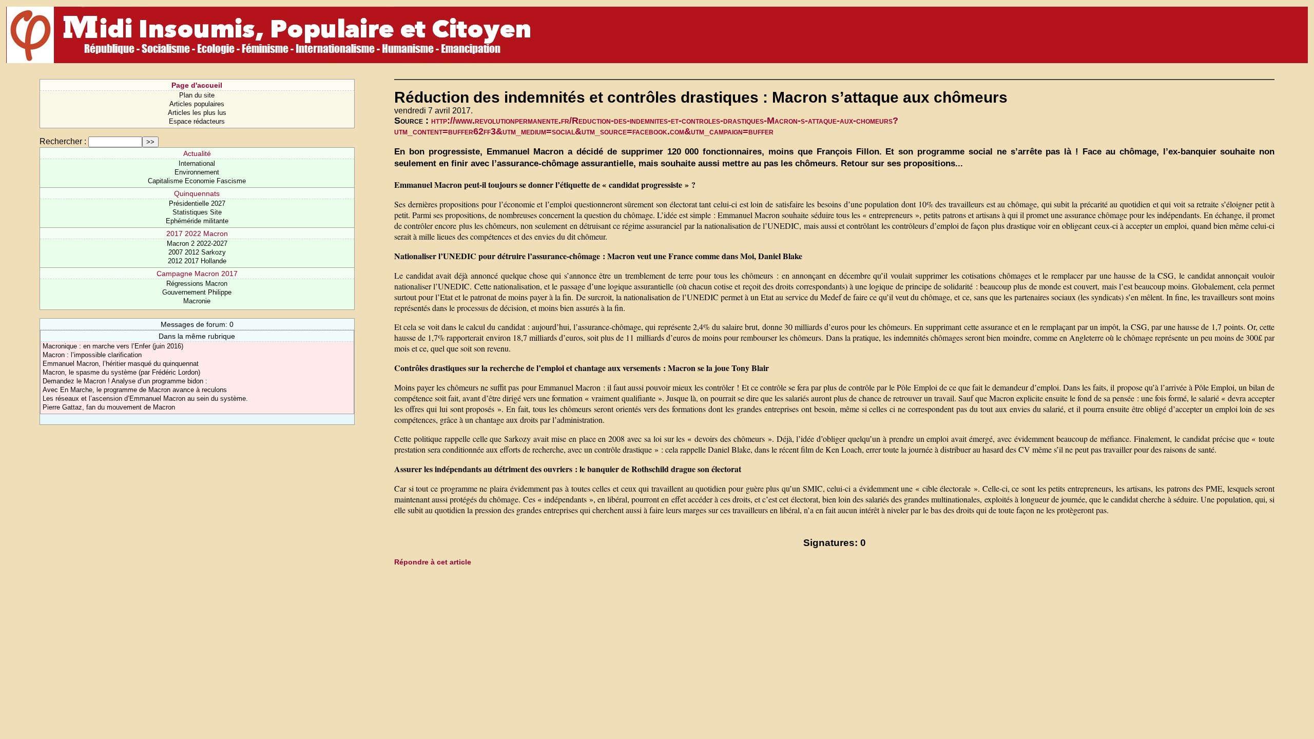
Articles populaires (196, 104)
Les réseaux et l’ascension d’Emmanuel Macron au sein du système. (145, 398)
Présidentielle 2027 (197, 203)
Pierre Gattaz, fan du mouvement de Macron (109, 407)
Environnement (197, 172)
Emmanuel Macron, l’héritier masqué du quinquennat (121, 363)
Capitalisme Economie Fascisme (197, 181)
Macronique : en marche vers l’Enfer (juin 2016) (113, 346)
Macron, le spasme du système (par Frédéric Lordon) (121, 372)
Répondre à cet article (432, 562)
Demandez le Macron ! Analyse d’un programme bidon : (125, 381)
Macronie (196, 301)
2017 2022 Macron (197, 233)
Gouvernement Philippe (196, 292)
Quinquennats (197, 193)
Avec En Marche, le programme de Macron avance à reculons (135, 390)
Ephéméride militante (197, 221)
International (197, 163)
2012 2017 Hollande (197, 261)
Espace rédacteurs (197, 121)
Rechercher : (63, 141)
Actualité (197, 153)
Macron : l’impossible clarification (92, 355)
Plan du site (197, 95)
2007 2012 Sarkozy (197, 252)
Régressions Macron (196, 283)
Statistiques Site (197, 212)
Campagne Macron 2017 (197, 273)
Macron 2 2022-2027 (197, 243)
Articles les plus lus (197, 112)
